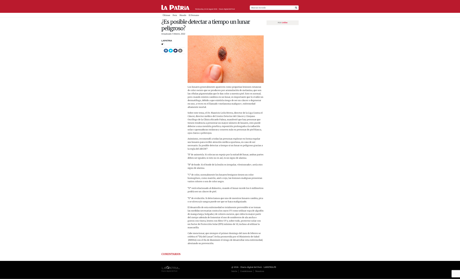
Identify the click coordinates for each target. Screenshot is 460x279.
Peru (175, 15)
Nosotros (259, 271)
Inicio (234, 271)
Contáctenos (246, 271)
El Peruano (194, 15)
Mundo (182, 15)
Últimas (166, 15)
